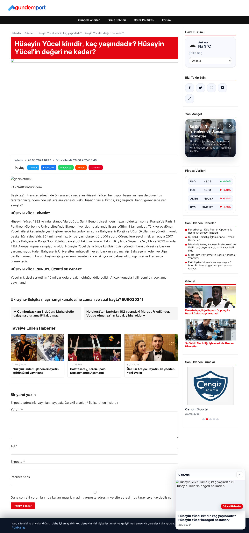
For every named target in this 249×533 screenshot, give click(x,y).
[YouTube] (222, 87)
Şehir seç (196, 53)
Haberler (16, 33)
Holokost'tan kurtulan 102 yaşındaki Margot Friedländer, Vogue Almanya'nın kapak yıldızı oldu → (128, 313)
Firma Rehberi (117, 20)
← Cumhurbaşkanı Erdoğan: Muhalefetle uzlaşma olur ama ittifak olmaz (43, 313)
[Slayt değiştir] (203, 419)
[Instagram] (211, 87)
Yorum (17, 410)
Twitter (33, 167)
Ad (14, 446)
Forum (166, 20)
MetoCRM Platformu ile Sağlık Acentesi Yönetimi (211, 256)
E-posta (18, 462)
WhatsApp (65, 167)
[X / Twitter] (200, 87)
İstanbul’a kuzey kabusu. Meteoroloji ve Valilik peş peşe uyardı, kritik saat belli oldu (212, 247)
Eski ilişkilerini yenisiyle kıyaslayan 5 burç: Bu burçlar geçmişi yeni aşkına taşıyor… (209, 265)
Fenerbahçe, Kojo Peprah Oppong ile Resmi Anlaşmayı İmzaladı (210, 231)
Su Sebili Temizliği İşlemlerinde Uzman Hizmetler (211, 238)
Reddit (81, 167)
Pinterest (96, 167)
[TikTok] (189, 98)
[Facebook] (189, 87)
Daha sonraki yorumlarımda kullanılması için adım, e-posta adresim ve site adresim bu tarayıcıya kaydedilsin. (91, 497)
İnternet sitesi (21, 477)
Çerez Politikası (144, 20)
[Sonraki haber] (229, 125)
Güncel (29, 33)
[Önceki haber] (221, 125)
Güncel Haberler (89, 20)
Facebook (48, 167)
